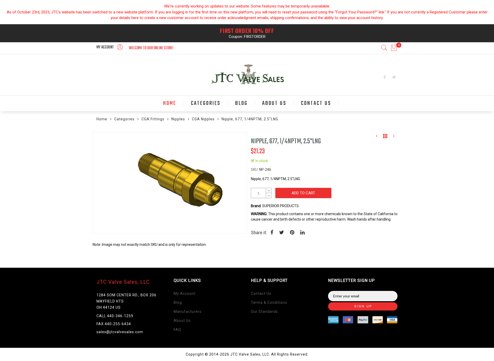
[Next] (393, 137)
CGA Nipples (203, 119)
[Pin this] (292, 233)
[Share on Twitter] (281, 233)
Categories (124, 119)
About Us (182, 320)
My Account (185, 293)
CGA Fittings (153, 119)
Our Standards (264, 311)
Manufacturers (187, 311)
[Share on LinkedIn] (302, 233)
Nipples (178, 119)
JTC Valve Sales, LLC (123, 282)
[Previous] (376, 137)
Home (101, 119)
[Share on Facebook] (271, 233)
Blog (178, 302)
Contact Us (261, 293)
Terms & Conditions (269, 302)
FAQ (177, 330)
